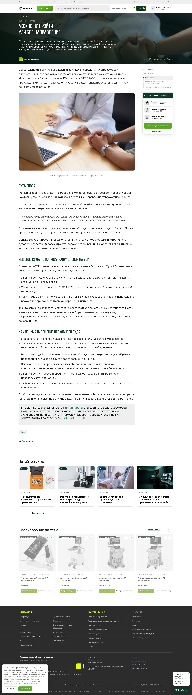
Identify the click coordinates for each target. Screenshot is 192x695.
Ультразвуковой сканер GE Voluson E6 (73, 579)
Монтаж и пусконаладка (97, 630)
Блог (42, 2)
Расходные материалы (63, 2)
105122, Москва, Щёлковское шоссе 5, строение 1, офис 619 (106, 668)
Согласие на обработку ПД (143, 634)
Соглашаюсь (25, 689)
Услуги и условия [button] (96, 612)
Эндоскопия (57, 621)
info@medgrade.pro (139, 668)
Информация (23, 2)
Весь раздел (153, 529)
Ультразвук (24, 617)
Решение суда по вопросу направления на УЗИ (154, 82)
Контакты (77, 2)
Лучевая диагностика (61, 617)
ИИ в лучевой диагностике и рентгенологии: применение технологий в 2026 (154, 499)
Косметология (58, 632)
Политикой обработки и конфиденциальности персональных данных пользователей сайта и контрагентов (22, 681)
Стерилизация (25, 632)
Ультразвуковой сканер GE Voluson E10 (151, 579)
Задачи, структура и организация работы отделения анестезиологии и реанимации (111, 499)
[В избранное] (52, 538)
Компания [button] (137, 612)
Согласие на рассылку (141, 638)
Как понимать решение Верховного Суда (158, 88)
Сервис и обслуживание (98, 617)
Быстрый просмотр (46, 591)
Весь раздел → (157, 131)
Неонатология (58, 641)
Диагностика (58, 636)
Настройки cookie (94, 685)
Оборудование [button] (26, 612)
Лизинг (91, 646)
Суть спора (149, 78)
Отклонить (10, 689)
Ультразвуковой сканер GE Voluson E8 (112, 579)
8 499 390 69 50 (168, 2)
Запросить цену (28, 591)
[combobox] (82, 8)
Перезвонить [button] (119, 8)
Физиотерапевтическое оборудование (62, 626)
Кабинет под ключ (95, 638)
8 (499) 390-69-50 (72, 418)
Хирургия (23, 625)
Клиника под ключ (95, 634)
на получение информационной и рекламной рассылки (64, 674)
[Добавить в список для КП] (48, 538)
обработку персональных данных (57, 671)
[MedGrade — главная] (26, 8)
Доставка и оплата (95, 642)
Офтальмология (26, 645)
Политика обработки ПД (142, 629)
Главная (22, 17)
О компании (34, 2)
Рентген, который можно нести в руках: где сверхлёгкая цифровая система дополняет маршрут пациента (74, 499)
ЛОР (21, 641)
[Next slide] (170, 529)
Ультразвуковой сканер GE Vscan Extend (34, 579)
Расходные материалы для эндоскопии (104, 621)
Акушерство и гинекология (30, 636)
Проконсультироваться (158, 126)
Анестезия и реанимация (29, 621)
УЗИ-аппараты (73, 408)
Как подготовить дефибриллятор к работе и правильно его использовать (36, 499)
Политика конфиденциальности (75, 685)
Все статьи (38, 513)
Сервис (49, 2)
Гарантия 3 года (94, 625)
